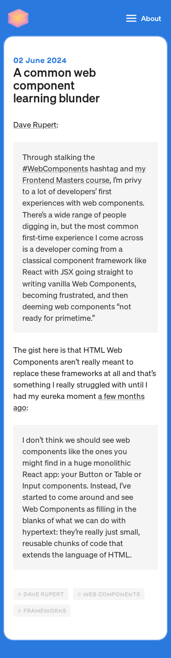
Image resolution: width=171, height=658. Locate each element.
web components (111, 594)
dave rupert (43, 594)
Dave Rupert (35, 124)
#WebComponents (55, 168)
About (151, 18)
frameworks (44, 610)
